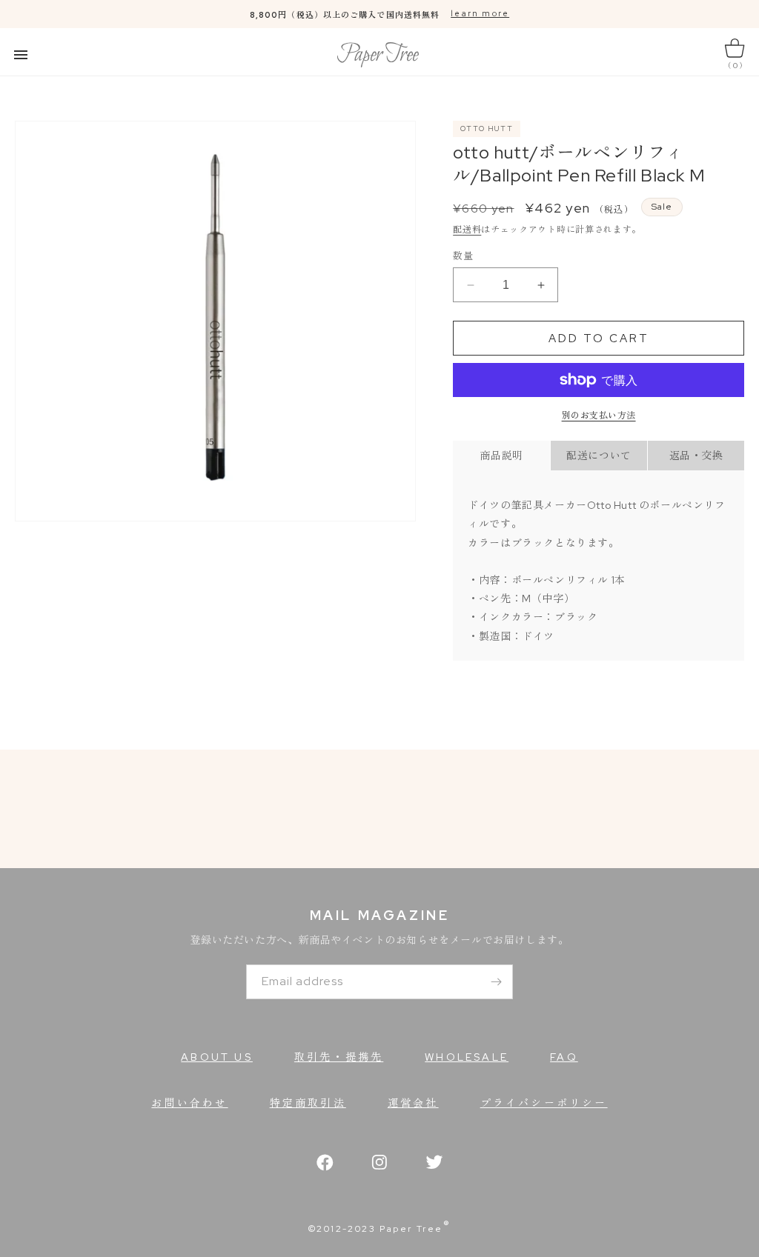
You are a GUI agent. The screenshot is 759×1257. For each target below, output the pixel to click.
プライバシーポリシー (544, 1103)
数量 (463, 256)
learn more (480, 13)
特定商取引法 (308, 1103)
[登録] (496, 981)
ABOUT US (217, 1057)
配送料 (467, 230)
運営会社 (413, 1103)
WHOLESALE (466, 1057)
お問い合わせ (189, 1103)
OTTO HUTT (486, 128)
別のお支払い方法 (599, 415)
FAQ (564, 1057)
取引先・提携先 (338, 1057)
